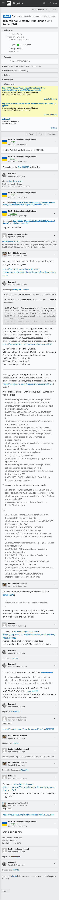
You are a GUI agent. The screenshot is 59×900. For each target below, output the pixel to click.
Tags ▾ (41, 134)
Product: (12, 34)
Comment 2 (12, 197)
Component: (10, 37)
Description (12, 144)
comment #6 (47, 672)
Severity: (12, 51)
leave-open (15, 711)
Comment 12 (12, 806)
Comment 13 (12, 826)
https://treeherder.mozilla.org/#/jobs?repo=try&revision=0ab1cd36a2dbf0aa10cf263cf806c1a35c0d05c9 (29, 272)
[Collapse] (54, 142)
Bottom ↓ (30, 134)
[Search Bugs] (44, 3)
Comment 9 (12, 720)
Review (54, 99)
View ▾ (53, 10)
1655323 (15, 658)
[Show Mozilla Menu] (9, 3)
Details (47, 99)
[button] (52, 3)
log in (14, 876)
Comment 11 (12, 778)
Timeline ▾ (52, 134)
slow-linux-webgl (15, 181)
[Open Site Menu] (3, 3)
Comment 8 (12, 667)
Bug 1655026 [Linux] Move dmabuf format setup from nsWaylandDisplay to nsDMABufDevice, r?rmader (23, 89)
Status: (13, 61)
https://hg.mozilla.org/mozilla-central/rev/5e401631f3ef (28, 815)
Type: (13, 45)
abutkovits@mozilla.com (26, 632)
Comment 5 (12, 285)
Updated (11, 176)
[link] (29, 308)
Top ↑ (5, 891)
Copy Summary (38, 10)
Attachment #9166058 (10, 242)
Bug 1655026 (17, 16)
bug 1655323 (32, 691)
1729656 (16, 870)
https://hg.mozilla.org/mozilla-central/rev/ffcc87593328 (28, 729)
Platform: (12, 40)
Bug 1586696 (23, 167)
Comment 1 (12, 161)
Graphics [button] (21, 37)
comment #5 (8, 595)
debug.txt (6, 119)
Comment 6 (12, 586)
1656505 (16, 743)
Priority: (12, 49)
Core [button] (19, 34)
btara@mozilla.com (23, 784)
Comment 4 (12, 256)
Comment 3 (12, 216)
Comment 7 (12, 626)
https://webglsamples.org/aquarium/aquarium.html (27, 344)
